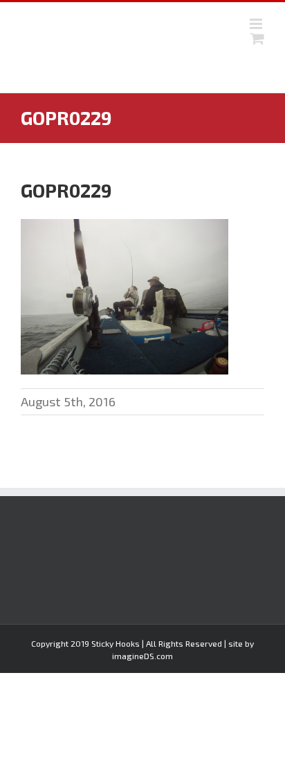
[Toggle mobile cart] (257, 38)
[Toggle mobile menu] (257, 24)
